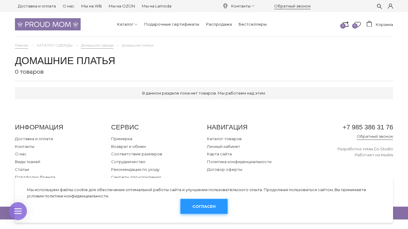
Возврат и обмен (128, 146)
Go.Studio (383, 148)
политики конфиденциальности (76, 196)
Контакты (241, 6)
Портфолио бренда (35, 177)
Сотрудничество (128, 161)
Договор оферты (224, 169)
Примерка (121, 138)
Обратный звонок (292, 6)
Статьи (22, 169)
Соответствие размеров (136, 153)
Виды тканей (27, 161)
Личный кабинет (223, 146)
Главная (21, 45)
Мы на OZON (122, 6)
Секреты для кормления (136, 177)
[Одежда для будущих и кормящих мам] (48, 24)
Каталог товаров (224, 138)
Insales (387, 154)
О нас (68, 6)
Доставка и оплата (37, 6)
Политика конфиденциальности (239, 161)
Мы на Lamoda (156, 6)
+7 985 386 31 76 (368, 127)
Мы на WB (91, 6)
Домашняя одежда (97, 45)
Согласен (204, 206)
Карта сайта (219, 153)
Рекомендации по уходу (135, 169)
